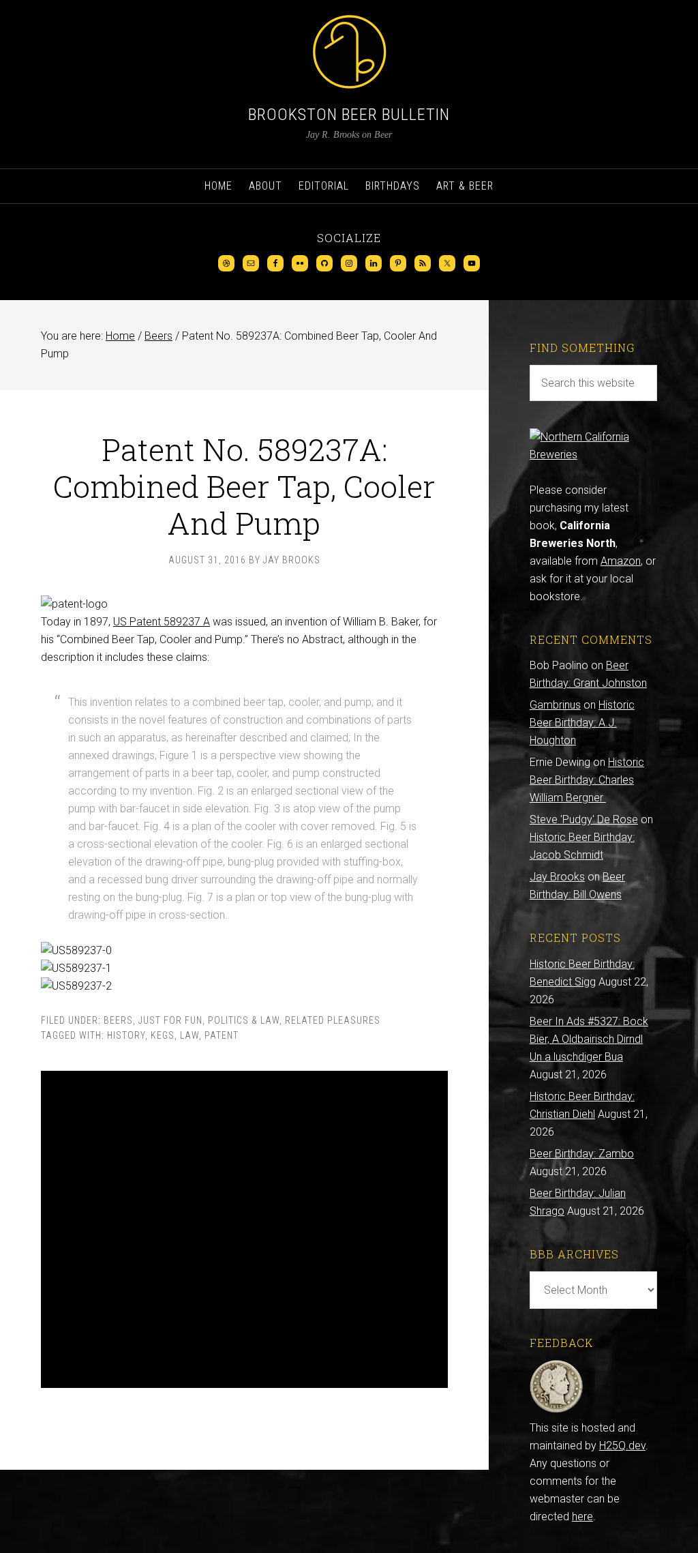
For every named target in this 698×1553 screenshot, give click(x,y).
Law (189, 1035)
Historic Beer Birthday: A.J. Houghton (582, 722)
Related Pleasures (332, 1020)
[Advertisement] (244, 1229)
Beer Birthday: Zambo (582, 1153)
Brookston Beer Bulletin (349, 114)
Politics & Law (243, 1020)
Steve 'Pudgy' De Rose (584, 819)
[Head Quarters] (556, 1410)
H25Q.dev (622, 1445)
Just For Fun (170, 1020)
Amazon (621, 560)
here (582, 1516)
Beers (118, 1020)
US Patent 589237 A (161, 621)
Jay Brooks (557, 876)
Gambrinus (555, 704)
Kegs (162, 1035)
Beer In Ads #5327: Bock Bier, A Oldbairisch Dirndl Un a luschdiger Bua (589, 1039)
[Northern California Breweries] (593, 454)
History (126, 1035)
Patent (221, 1035)
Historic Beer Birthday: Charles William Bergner (587, 780)
